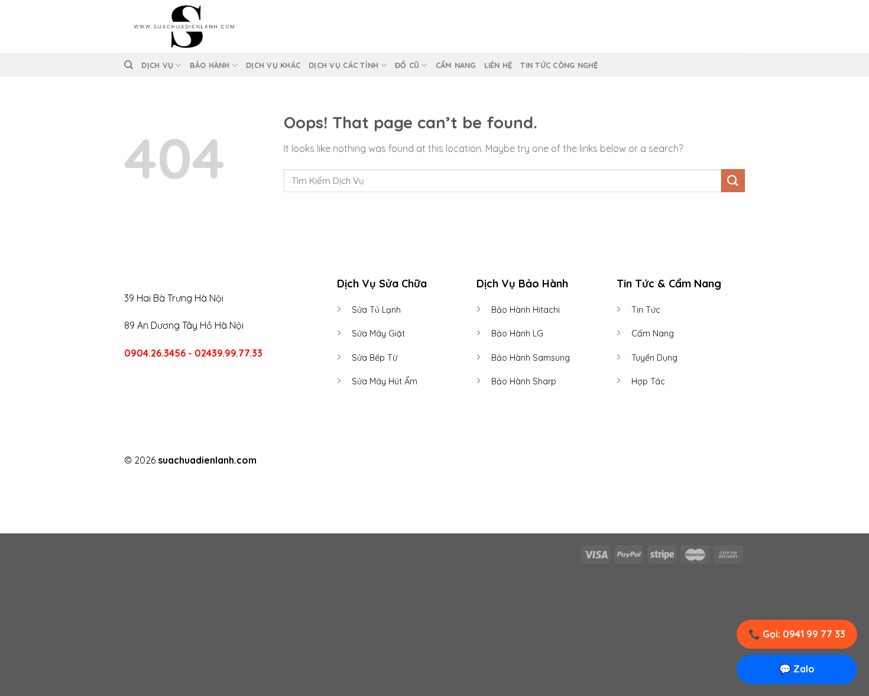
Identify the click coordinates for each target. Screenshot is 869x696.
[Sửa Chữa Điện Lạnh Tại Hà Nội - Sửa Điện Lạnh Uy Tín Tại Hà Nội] (183, 26)
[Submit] (733, 180)
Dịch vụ (157, 65)
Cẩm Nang (456, 65)
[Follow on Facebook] (412, 461)
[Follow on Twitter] (441, 461)
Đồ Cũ (407, 65)
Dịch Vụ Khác (273, 65)
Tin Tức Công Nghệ (559, 65)
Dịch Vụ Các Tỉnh (343, 65)
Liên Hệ (498, 65)
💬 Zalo (797, 669)
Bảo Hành (210, 65)
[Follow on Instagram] (427, 461)
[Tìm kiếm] (128, 65)
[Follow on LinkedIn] (456, 461)
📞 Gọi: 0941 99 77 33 (796, 634)
